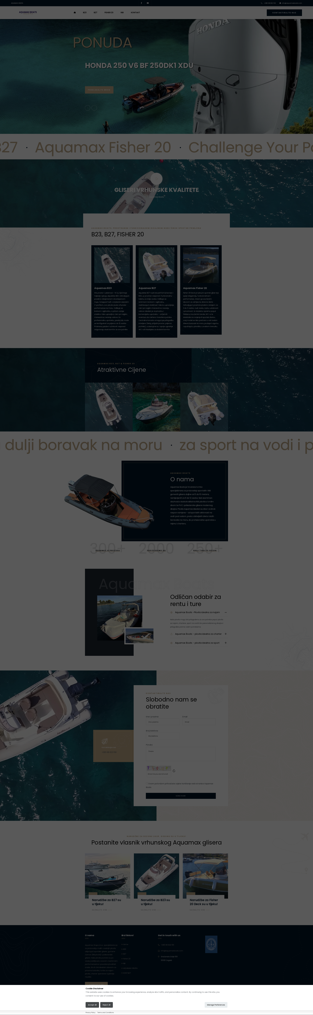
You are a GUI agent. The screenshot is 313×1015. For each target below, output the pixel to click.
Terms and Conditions (105, 1013)
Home (125, 944)
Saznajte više (99, 910)
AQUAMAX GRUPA (17, 3)
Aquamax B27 (147, 288)
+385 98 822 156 (270, 3)
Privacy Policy (90, 1013)
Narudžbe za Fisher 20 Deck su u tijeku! (204, 902)
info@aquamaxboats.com (292, 3)
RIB (122, 12)
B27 (95, 12)
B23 (84, 12)
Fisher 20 (109, 12)
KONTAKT (135, 12)
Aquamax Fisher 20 (195, 288)
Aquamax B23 (103, 288)
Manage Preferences (216, 1005)
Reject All (106, 1005)
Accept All (92, 1005)
